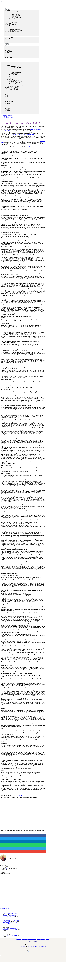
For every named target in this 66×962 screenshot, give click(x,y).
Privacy (6, 868)
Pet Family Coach (13, 22)
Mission (8, 38)
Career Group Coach (16, 14)
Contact (6, 99)
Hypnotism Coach (13, 20)
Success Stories (9, 46)
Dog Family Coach (6, 919)
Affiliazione (43, 946)
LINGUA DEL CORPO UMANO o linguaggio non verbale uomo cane (10, 929)
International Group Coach (14, 11)
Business (8, 49)
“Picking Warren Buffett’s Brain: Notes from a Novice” (23, 134)
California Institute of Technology (36, 146)
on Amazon (6, 149)
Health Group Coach (16, 16)
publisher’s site (24, 147)
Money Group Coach (16, 15)
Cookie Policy (30, 946)
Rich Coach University (11, 24)
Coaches (8, 39)
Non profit (6, 97)
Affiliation (8, 95)
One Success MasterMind (12, 34)
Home (5, 62)
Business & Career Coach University (17, 27)
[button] (20, 60)
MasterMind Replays (13, 35)
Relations (8, 50)
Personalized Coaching (14, 18)
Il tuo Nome (2, 865)
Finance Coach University (14, 25)
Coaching (8, 10)
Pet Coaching (9, 51)
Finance (8, 48)
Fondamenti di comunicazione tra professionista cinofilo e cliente (9, 916)
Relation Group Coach (16, 17)
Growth (8, 53)
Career (7, 54)
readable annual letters (37, 130)
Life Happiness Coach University (16, 30)
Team (6, 36)
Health (7, 52)
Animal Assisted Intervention (12, 32)
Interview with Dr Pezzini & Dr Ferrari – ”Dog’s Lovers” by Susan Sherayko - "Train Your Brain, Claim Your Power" (11, 912)
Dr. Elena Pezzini (10, 37)
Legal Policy (37, 946)
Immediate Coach (12, 21)
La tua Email (2, 867)
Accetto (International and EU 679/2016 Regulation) (8, 869)
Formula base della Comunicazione (10, 935)
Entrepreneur (9, 57)
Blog (6, 45)
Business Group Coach (16, 13)
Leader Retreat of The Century (12, 31)
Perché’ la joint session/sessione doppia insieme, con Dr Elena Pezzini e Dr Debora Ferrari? (10, 923)
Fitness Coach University (14, 29)
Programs (7, 9)
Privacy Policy (23, 946)
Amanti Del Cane (6, 908)
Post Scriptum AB (19, 795)
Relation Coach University (14, 28)
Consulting (8, 23)
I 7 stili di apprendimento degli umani (10, 926)
